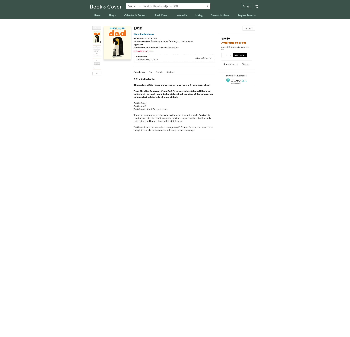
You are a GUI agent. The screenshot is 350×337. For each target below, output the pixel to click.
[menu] (175, 15)
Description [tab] (139, 72)
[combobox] (134, 6)
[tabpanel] (174, 109)
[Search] (207, 6)
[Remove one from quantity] (223, 54)
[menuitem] (97, 15)
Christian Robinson (144, 34)
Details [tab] (159, 72)
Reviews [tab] (170, 72)
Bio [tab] (150, 72)
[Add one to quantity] (230, 54)
